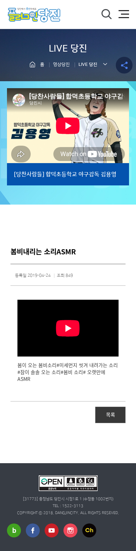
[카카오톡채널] (89, 530)
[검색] (106, 14)
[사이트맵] (124, 14)
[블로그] (14, 530)
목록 (110, 414)
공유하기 (124, 65)
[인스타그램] (70, 530)
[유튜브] (52, 530)
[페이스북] (33, 530)
